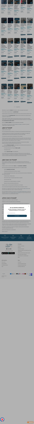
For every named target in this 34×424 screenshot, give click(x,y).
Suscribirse (17, 215)
